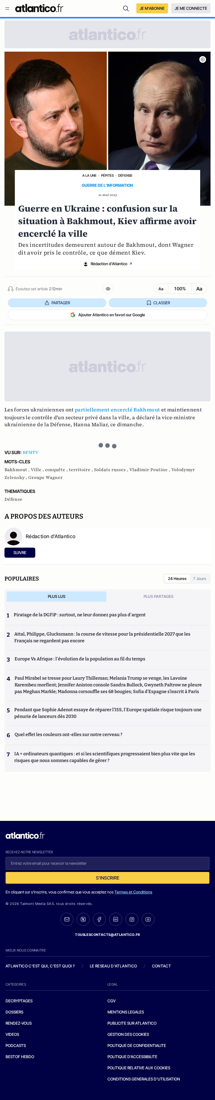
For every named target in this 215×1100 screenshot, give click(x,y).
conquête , (57, 470)
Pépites (107, 175)
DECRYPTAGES (19, 1000)
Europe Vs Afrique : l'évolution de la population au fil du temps (80, 659)
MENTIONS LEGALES (126, 1012)
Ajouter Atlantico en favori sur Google (111, 314)
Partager (61, 302)
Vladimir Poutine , (150, 470)
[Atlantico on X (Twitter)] (83, 919)
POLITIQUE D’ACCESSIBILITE (132, 1056)
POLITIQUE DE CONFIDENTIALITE (137, 1045)
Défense (125, 175)
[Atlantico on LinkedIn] (115, 919)
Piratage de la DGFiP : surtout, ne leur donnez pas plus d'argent (80, 614)
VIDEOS (12, 1034)
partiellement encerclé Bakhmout (117, 409)
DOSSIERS (14, 1012)
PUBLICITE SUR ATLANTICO (132, 1023)
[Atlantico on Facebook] (99, 919)
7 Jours (199, 578)
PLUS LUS (57, 596)
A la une (89, 175)
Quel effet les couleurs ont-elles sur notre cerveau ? (68, 734)
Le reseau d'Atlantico (113, 966)
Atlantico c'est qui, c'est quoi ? (40, 966)
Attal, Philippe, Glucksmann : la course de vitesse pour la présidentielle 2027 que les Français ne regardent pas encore (102, 637)
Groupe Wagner (45, 477)
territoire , (81, 470)
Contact (161, 966)
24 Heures (177, 578)
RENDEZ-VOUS (19, 1023)
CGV (112, 1000)
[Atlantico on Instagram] (131, 919)
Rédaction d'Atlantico (109, 263)
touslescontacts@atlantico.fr (107, 935)
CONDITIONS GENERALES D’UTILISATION (144, 1079)
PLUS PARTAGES (159, 596)
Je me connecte (191, 8)
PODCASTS (16, 1045)
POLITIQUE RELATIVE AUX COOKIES (139, 1067)
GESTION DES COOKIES (128, 1034)
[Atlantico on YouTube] (148, 919)
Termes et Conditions (133, 892)
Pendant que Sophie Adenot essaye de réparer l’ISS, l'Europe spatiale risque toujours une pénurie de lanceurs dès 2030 (108, 713)
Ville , (38, 470)
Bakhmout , (17, 470)
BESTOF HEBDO (20, 1056)
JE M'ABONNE (152, 8)
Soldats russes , (111, 470)
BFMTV (30, 452)
